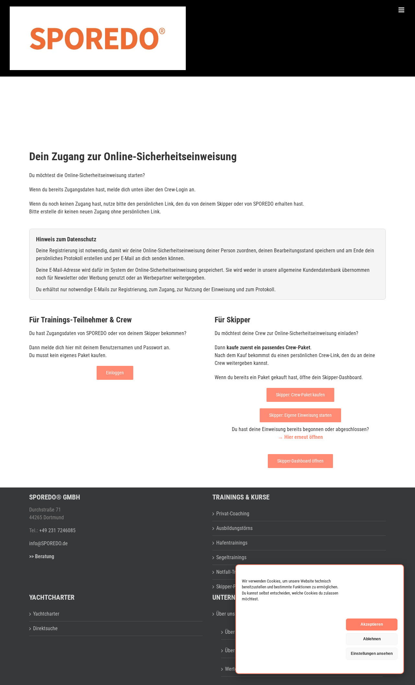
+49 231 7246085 (57, 530)
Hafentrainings (231, 543)
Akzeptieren (372, 624)
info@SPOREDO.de (48, 543)
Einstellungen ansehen (372, 653)
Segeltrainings (231, 557)
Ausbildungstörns (234, 528)
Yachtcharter (46, 614)
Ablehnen (372, 639)
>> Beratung (41, 556)
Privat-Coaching (232, 514)
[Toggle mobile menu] (401, 9)
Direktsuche (45, 628)
